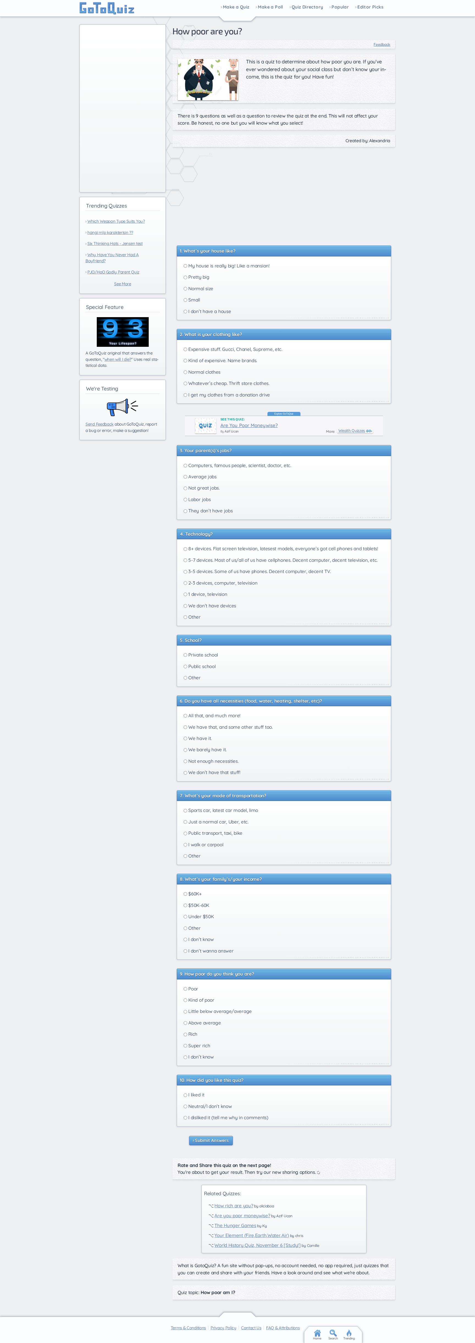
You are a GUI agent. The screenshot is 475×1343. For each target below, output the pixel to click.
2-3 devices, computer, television (222, 583)
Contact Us (251, 1327)
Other (194, 617)
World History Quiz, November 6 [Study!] (257, 1245)
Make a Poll (270, 7)
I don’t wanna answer (210, 951)
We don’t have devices (211, 605)
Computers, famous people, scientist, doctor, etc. (239, 465)
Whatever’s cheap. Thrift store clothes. (228, 383)
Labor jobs (199, 499)
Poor (192, 989)
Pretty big (198, 277)
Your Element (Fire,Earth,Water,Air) (251, 1235)
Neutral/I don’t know (209, 1106)
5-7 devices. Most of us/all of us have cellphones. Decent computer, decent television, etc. (282, 560)
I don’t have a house (209, 311)
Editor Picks (370, 7)
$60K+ (194, 894)
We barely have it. (207, 749)
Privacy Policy (223, 1327)
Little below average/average (219, 1011)
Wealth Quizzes (351, 430)
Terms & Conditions (188, 1327)
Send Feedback (99, 424)
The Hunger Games (235, 1225)
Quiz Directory (307, 7)
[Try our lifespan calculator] (122, 332)
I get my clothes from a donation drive (228, 395)
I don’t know (200, 939)
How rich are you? (233, 1205)
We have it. (199, 738)
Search (333, 1338)
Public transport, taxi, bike (214, 833)
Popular (340, 7)
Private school (202, 655)
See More (122, 283)
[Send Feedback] (122, 407)
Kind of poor (200, 1000)
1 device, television (207, 594)
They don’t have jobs (210, 510)
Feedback (382, 44)
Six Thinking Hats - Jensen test (115, 243)
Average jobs (202, 476)
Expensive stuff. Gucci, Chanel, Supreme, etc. (234, 349)
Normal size (200, 288)
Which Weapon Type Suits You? (116, 221)
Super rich (198, 1045)
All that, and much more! (214, 715)
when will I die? (117, 359)
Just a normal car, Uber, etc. (217, 822)
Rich (192, 1034)
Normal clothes (204, 372)
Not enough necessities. (213, 761)
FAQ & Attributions (283, 1327)
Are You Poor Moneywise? (249, 425)
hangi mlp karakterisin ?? (110, 232)
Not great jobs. (203, 488)
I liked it (196, 1095)
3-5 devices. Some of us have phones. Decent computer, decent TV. (259, 571)
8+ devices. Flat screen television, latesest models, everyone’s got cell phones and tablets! (282, 548)
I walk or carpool (205, 844)
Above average (204, 1023)
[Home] (107, 8)
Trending (349, 1338)
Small (193, 300)
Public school (201, 666)
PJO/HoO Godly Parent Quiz (113, 272)
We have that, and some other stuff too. (230, 727)
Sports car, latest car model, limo (222, 810)
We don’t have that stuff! (214, 772)
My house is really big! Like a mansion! (228, 266)
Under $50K (200, 916)
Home (317, 1338)
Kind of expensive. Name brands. (222, 360)
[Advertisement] (284, 193)
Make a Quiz (236, 7)
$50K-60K (198, 905)
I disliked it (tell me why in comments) (227, 1117)
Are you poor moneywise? (242, 1215)
